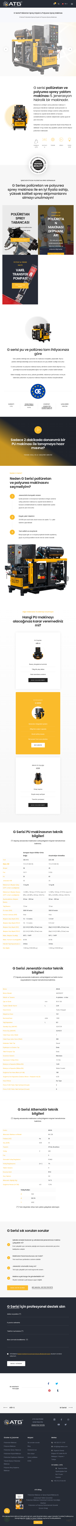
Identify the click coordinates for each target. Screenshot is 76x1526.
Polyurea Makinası (10, 1446)
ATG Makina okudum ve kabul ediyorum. (36, 1355)
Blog (29, 1446)
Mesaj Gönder (16, 1364)
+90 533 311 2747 (59, 1442)
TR (65, 4)
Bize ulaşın (31, 1453)
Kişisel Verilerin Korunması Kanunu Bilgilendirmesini (34, 1354)
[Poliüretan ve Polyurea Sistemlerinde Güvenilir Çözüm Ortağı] (19, 1507)
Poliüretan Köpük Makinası (12, 1453)
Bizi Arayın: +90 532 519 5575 (42, 1287)
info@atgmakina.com (61, 1446)
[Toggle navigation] (72, 4)
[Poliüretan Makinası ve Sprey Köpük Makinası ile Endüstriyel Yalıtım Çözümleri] (19, 1496)
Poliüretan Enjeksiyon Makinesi (14, 1457)
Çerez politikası (32, 1457)
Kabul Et (38, 1522)
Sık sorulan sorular (34, 1442)
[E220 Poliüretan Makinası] (38, 778)
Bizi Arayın (38, 745)
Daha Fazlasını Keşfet (20, 240)
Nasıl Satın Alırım (17, 1288)
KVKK (29, 1461)
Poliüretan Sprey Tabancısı (12, 1450)
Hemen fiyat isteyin (38, 1425)
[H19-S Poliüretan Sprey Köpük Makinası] (38, 653)
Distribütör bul (32, 1450)
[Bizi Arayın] (7, 1511)
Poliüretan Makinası (10, 1442)
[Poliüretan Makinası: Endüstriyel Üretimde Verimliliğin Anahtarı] (19, 1501)
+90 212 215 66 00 (60, 1481)
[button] (6, 49)
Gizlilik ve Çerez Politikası (34, 1518)
